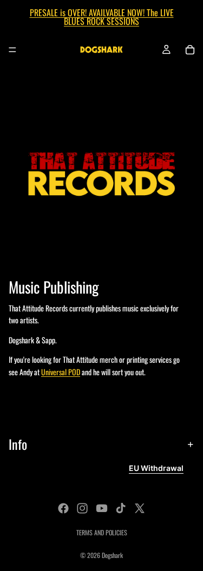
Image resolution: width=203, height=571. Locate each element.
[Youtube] (101, 508)
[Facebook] (63, 508)
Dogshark (112, 555)
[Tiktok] (120, 508)
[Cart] (190, 50)
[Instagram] (82, 508)
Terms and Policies (101, 532)
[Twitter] (139, 508)
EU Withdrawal (156, 468)
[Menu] (12, 49)
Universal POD (60, 371)
